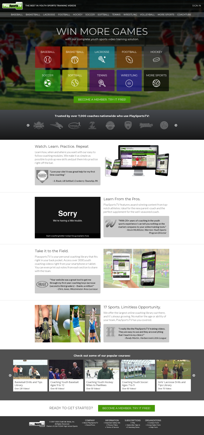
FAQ (133, 423)
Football (64, 14)
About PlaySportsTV (90, 423)
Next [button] (175, 125)
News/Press (90, 425)
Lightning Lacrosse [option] (147, 125)
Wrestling (130, 14)
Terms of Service (112, 427)
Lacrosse (49, 14)
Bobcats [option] (57, 125)
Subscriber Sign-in (133, 425)
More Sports (166, 14)
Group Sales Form (154, 425)
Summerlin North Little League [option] (111, 125)
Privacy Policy (113, 425)
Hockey (77, 14)
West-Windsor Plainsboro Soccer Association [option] (129, 125)
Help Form (154, 427)
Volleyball (147, 14)
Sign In (196, 5)
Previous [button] (28, 125)
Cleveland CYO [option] (165, 125)
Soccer (90, 14)
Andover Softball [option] (75, 125)
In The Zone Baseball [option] (93, 125)
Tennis (116, 14)
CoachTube (184, 14)
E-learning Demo (133, 427)
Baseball (17, 14)
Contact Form (154, 423)
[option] (30, 375)
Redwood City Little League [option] (39, 125)
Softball (103, 14)
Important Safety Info (112, 423)
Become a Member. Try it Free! (102, 99)
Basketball (33, 14)
